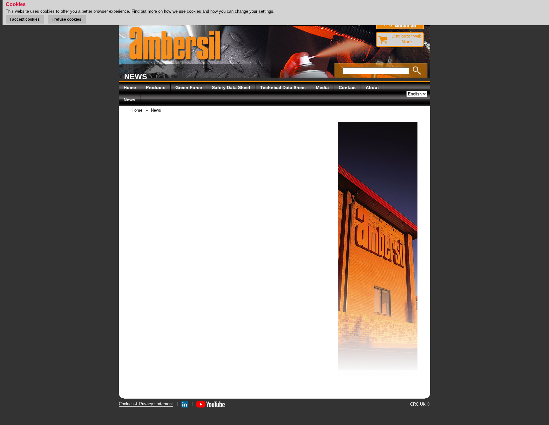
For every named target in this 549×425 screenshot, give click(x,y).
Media (322, 87)
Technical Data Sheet (283, 87)
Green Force (188, 87)
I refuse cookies (66, 19)
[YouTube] (210, 403)
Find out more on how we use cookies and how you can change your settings (202, 11)
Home (130, 87)
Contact (347, 87)
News (129, 99)
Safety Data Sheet (231, 87)
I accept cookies (25, 19)
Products (156, 87)
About (372, 87)
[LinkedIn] (184, 403)
